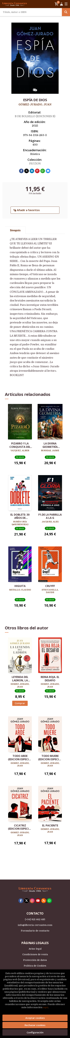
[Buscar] (66, 12)
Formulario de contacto (35, 930)
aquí (45, 1007)
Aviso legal (35, 948)
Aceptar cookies (35, 1017)
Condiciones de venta (35, 954)
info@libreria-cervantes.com (35, 925)
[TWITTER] (26, 900)
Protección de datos (35, 960)
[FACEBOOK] (20, 900)
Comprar (20, 703)
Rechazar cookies (35, 1025)
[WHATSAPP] (49, 900)
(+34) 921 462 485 (35, 919)
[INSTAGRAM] (32, 900)
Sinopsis (15, 230)
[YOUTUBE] (37, 900)
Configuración (35, 1032)
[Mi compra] (56, 4)
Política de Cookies (35, 965)
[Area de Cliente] (61, 4)
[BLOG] (43, 900)
